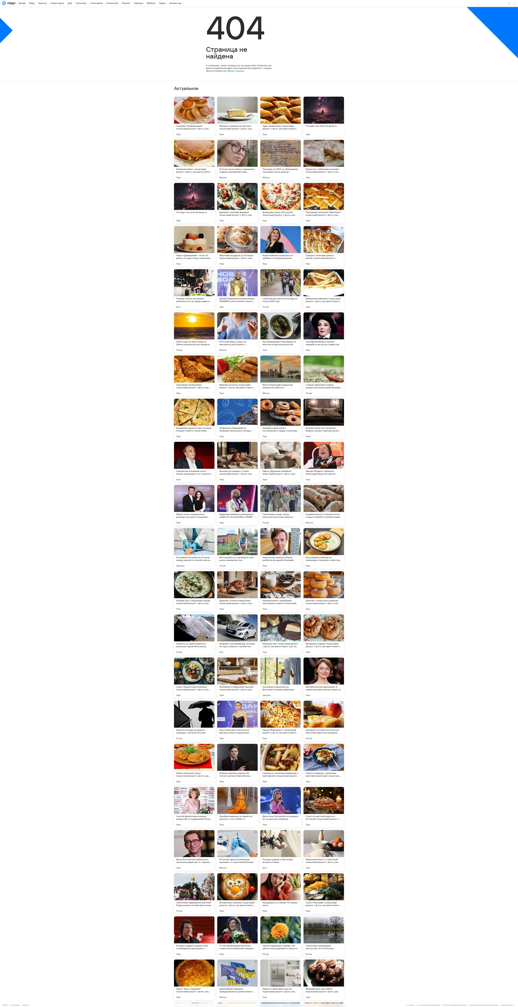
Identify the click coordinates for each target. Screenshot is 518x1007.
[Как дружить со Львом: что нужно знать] (280, 893)
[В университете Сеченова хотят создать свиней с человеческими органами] (324, 505)
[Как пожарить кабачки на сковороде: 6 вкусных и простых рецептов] (324, 548)
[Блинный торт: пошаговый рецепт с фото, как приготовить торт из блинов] (280, 634)
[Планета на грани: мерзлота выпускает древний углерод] (194, 634)
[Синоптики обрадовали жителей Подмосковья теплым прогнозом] (194, 893)
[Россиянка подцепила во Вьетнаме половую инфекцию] (280, 678)
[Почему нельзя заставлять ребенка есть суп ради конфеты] (194, 289)
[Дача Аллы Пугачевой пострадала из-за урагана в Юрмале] (280, 807)
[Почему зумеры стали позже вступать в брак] (280, 850)
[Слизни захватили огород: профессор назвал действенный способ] (324, 376)
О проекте (411, 1005)
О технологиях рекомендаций (428, 1005)
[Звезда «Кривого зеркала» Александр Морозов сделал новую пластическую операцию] (324, 462)
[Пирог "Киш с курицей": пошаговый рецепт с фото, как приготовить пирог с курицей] (194, 980)
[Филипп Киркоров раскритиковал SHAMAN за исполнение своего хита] (237, 289)
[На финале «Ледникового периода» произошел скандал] (237, 419)
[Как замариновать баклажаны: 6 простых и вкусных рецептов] (280, 332)
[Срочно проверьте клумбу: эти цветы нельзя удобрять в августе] (280, 936)
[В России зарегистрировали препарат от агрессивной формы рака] (237, 850)
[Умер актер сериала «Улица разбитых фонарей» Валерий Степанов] (280, 548)
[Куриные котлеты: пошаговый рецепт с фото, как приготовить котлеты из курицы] (237, 376)
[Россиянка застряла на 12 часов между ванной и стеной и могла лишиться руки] (194, 548)
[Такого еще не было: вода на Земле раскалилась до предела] (194, 332)
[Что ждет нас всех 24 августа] (194, 203)
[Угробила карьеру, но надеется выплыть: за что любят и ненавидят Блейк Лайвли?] (237, 807)
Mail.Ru (5, 1005)
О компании (15, 1005)
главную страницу (235, 71)
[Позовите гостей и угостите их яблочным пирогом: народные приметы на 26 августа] (324, 721)
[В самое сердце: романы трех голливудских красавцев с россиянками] (194, 936)
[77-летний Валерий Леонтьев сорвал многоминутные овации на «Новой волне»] (237, 936)
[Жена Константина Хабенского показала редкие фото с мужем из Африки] (194, 850)
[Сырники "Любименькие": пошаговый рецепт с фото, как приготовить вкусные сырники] (194, 117)
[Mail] (4, 3)
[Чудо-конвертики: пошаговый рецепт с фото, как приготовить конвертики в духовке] (280, 117)
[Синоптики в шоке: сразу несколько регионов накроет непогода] (280, 505)
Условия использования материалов (484, 1005)
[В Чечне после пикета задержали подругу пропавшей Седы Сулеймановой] (237, 160)
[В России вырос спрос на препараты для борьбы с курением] (237, 332)
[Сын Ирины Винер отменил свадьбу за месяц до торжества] (324, 332)
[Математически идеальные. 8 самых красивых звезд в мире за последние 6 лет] (324, 678)
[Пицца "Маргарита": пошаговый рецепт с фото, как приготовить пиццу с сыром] (280, 721)
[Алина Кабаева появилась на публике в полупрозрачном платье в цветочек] (280, 246)
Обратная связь (507, 1005)
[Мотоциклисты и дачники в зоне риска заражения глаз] (237, 548)
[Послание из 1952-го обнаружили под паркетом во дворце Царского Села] (280, 160)
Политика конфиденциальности (455, 1005)
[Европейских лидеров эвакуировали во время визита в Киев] (237, 980)
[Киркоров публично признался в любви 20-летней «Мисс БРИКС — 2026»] (237, 505)
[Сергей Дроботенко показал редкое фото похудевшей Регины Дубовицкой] (194, 807)
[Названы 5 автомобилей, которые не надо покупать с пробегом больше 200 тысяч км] (237, 634)
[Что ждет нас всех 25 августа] (324, 117)
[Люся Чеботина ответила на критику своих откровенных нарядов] (237, 721)
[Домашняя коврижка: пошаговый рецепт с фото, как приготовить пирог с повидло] (324, 289)
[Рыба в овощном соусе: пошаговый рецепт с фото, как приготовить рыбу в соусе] (194, 764)
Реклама (25, 1005)
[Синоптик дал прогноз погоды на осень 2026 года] (280, 289)
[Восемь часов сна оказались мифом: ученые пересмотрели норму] (324, 419)
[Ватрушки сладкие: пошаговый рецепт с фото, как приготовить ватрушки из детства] (324, 634)
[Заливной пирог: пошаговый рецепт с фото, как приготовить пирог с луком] (194, 160)
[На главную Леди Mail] (10, 3)
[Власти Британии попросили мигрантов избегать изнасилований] (280, 376)
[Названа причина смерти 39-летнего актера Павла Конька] (237, 764)
